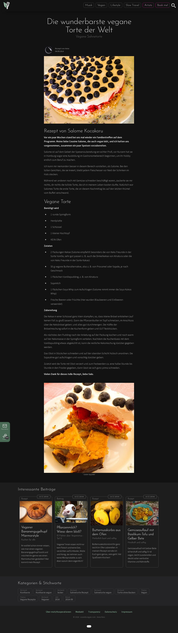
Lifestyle (115, 5)
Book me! (162, 5)
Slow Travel (132, 5)
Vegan (101, 5)
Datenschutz (111, 611)
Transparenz (94, 611)
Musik (88, 5)
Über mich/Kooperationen (58, 611)
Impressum (126, 611)
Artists (148, 5)
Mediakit (80, 611)
